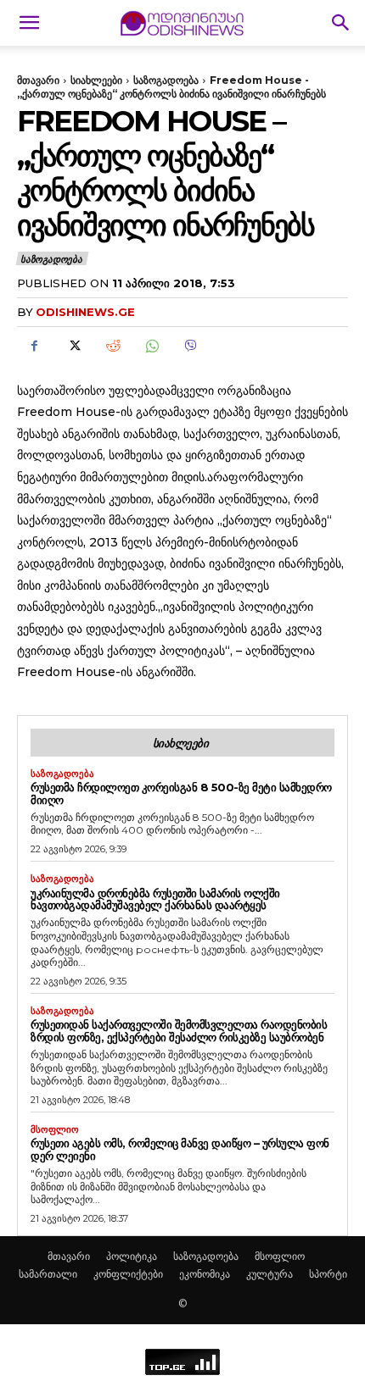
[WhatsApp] (151, 346)
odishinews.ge (85, 312)
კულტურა (269, 1274)
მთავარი (38, 80)
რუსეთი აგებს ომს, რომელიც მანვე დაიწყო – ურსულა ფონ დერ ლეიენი (180, 1149)
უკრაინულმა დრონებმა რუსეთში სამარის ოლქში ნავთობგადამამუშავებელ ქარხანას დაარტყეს (155, 899)
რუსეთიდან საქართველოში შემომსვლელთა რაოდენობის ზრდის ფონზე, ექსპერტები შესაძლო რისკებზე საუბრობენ (179, 1031)
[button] (29, 23)
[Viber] (190, 346)
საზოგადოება (166, 80)
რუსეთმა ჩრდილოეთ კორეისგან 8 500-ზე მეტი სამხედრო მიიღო (181, 793)
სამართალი (48, 1274)
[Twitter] (73, 346)
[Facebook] (34, 346)
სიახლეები (96, 80)
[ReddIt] (112, 346)
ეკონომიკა (204, 1274)
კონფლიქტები (128, 1274)
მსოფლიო (55, 1129)
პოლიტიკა (131, 1256)
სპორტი (328, 1274)
